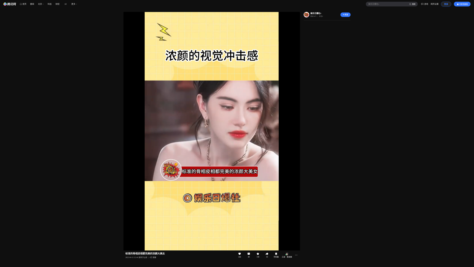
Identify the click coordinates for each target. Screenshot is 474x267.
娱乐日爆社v (315, 13)
